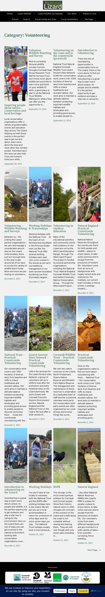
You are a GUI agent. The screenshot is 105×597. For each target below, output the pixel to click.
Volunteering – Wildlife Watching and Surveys (15, 228)
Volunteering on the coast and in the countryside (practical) (63, 54)
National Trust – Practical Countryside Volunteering (14, 359)
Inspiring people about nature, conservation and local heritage (15, 109)
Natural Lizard (52, 567)
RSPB (56, 487)
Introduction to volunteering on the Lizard (14, 490)
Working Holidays (40, 487)
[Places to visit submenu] (99, 13)
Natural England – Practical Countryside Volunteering (89, 229)
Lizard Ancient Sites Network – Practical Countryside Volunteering (39, 360)
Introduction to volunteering (87, 51)
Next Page (94, 550)
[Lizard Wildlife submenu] (34, 13)
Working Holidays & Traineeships (40, 227)
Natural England (88, 487)
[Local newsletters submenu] (81, 19)
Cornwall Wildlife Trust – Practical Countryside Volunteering (64, 359)
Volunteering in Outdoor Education (63, 228)
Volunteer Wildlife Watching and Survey (40, 53)
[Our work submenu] (79, 13)
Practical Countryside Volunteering (86, 358)
